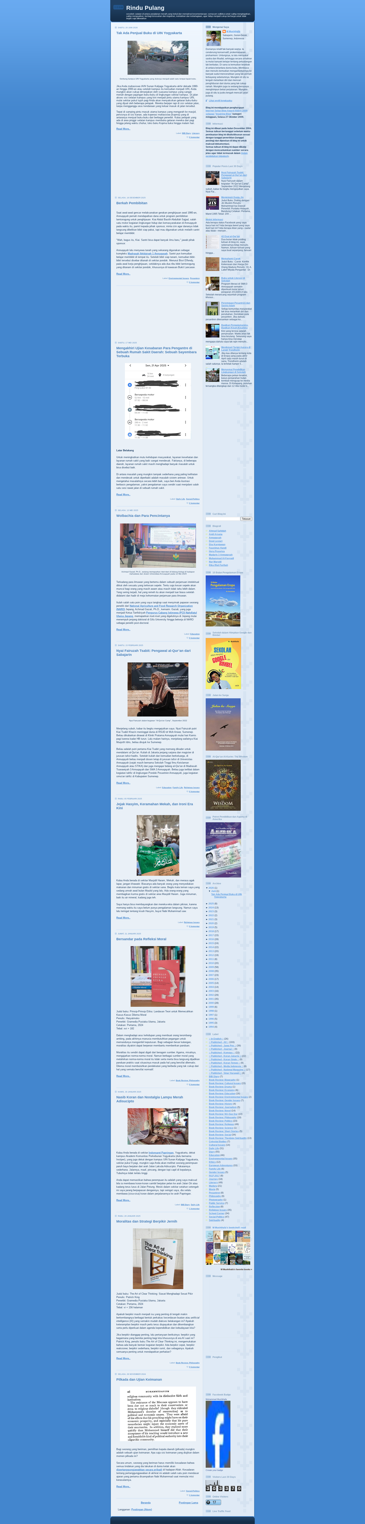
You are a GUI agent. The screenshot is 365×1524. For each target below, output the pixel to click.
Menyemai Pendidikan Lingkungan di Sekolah (233, 370)
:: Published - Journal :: (221, 1049)
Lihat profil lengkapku (220, 100)
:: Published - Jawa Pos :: (222, 1045)
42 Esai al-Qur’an (230, 236)
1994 (211, 1027)
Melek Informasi (214, 219)
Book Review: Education (222, 1093)
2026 (211, 888)
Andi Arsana (215, 534)
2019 (211, 927)
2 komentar (194, 503)
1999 (211, 1007)
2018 (211, 931)
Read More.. (123, 128)
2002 (211, 995)
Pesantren (195, 278)
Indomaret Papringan (161, 1152)
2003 (211, 991)
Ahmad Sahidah (217, 531)
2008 (211, 971)
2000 (211, 1003)
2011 (211, 959)
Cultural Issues (217, 1145)
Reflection (214, 1206)
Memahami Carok (230, 258)
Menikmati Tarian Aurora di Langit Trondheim (235, 348)
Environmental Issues (179, 278)
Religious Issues (192, 787)
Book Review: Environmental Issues (228, 1097)
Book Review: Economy (222, 1090)
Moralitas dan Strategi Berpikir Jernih (146, 1221)
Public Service (217, 1203)
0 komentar (194, 137)
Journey (213, 1179)
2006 (211, 979)
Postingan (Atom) (141, 1509)
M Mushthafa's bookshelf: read (229, 1227)
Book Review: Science (221, 1128)
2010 (211, 963)
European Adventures (221, 1165)
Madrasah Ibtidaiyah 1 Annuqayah (148, 253)
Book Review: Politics (220, 1121)
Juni (213, 891)
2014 (211, 947)
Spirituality (215, 1220)
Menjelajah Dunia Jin (232, 197)
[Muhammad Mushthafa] (218, 1467)
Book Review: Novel (220, 1110)
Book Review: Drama (220, 1086)
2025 (211, 903)
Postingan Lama (188, 1502)
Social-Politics (193, 499)
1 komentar (194, 1209)
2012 (211, 955)
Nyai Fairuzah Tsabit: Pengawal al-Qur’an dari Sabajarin (234, 175)
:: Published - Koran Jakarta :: (225, 1056)
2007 (211, 975)
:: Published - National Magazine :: (227, 1069)
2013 (211, 951)
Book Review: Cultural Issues (225, 1083)
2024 (211, 907)
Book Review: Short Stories (224, 1131)
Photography (216, 1199)
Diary (212, 1151)
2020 (211, 923)
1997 (211, 1015)
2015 (211, 943)
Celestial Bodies (218, 1141)
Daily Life (180, 499)
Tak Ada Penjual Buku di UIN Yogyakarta (149, 33)
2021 (211, 919)
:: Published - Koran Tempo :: (224, 1063)
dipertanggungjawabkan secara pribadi (139, 1469)
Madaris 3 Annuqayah (220, 554)
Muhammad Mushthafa (216, 1399)
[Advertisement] (156, 170)
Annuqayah (215, 537)
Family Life (178, 787)
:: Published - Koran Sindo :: (224, 1059)
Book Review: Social (220, 1134)
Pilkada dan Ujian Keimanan (139, 1379)
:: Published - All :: (219, 1042)
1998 (211, 1011)
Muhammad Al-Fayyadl (221, 558)
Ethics (212, 1162)
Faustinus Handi (217, 548)
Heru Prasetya (217, 551)
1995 (211, 1023)
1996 (211, 1019)
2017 (211, 935)
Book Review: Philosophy (188, 1080)
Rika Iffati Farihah (218, 565)
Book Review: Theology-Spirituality (228, 1138)
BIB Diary (186, 133)
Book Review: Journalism (223, 1107)
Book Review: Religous (221, 1124)
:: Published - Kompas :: (222, 1052)
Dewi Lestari (215, 541)
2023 (211, 911)
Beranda (146, 1502)
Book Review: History (220, 1104)
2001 (211, 999)
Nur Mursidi (215, 561)
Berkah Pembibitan (131, 203)
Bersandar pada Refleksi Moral (141, 939)
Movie (212, 1189)
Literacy (196, 133)
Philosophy (215, 1196)
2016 (211, 939)
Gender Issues (217, 1172)
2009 (211, 967)
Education (195, 634)
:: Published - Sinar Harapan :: (225, 1073)
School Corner (217, 1213)
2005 (211, 983)
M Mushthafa (233, 31)
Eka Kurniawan (217, 544)
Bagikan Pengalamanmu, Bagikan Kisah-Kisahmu (234, 326)
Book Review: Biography (222, 1080)
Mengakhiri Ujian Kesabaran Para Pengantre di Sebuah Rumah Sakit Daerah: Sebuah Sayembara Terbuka (156, 352)
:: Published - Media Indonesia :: (226, 1066)
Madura (213, 1186)
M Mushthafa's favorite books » (236, 1269)
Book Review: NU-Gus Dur (223, 1114)
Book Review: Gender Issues (224, 1100)
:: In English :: (216, 1038)
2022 (211, 915)
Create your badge (214, 1470)
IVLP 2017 (214, 1175)
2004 (211, 987)
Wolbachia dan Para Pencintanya (143, 516)
